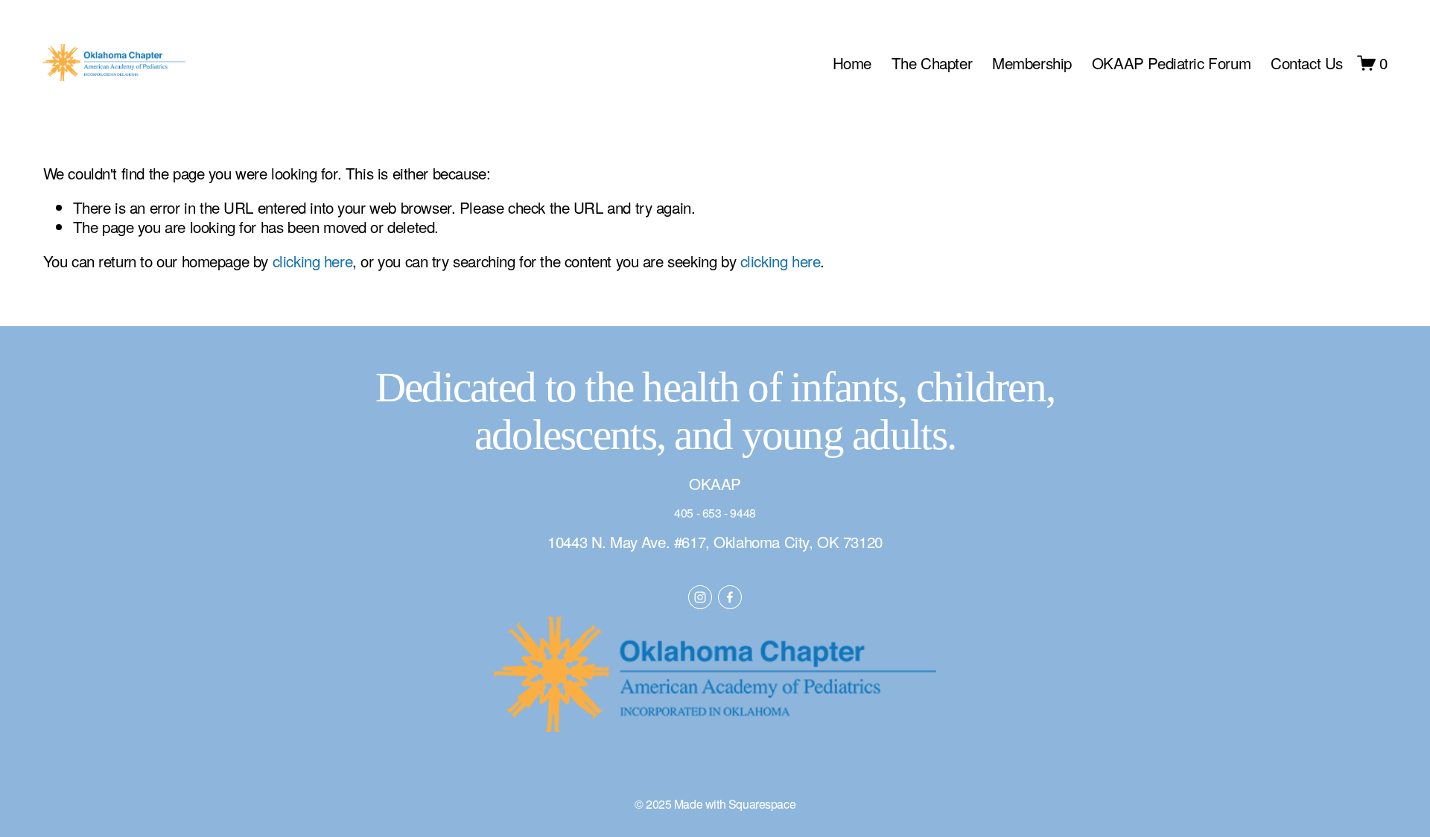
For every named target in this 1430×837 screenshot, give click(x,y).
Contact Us (1307, 63)
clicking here (313, 260)
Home (852, 63)
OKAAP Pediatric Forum (1171, 63)
